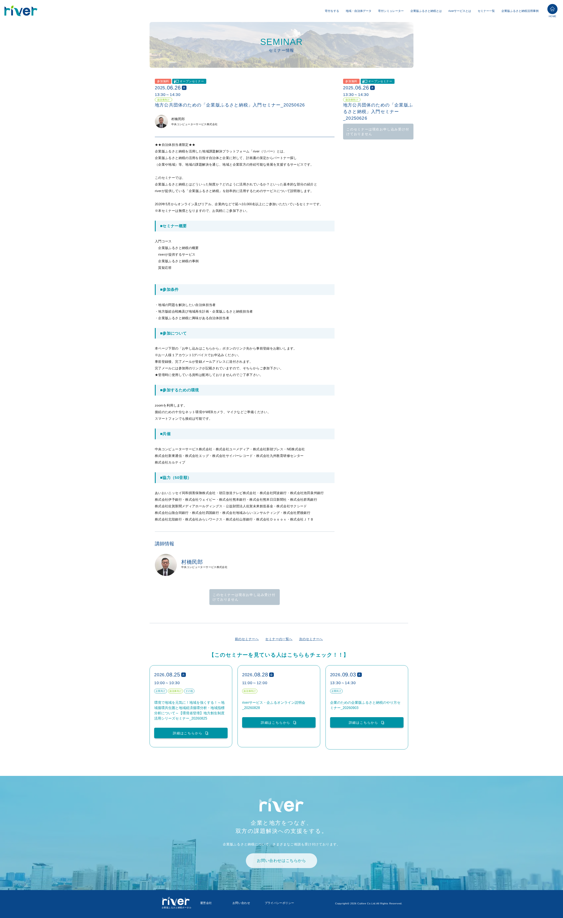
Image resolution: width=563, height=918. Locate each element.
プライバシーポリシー (279, 903)
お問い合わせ (241, 903)
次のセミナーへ (311, 639)
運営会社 (206, 903)
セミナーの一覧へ (278, 639)
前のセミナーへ (247, 639)
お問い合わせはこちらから (281, 860)
